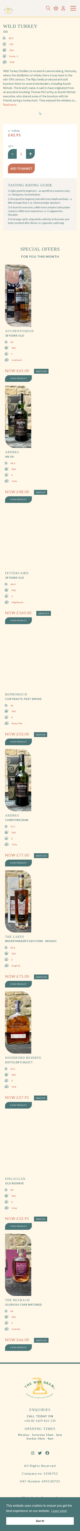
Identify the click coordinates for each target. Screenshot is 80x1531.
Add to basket (21, 168)
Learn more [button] (59, 1511)
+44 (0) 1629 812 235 (40, 1420)
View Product (18, 378)
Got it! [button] (40, 1520)
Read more (10, 104)
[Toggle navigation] (73, 8)
